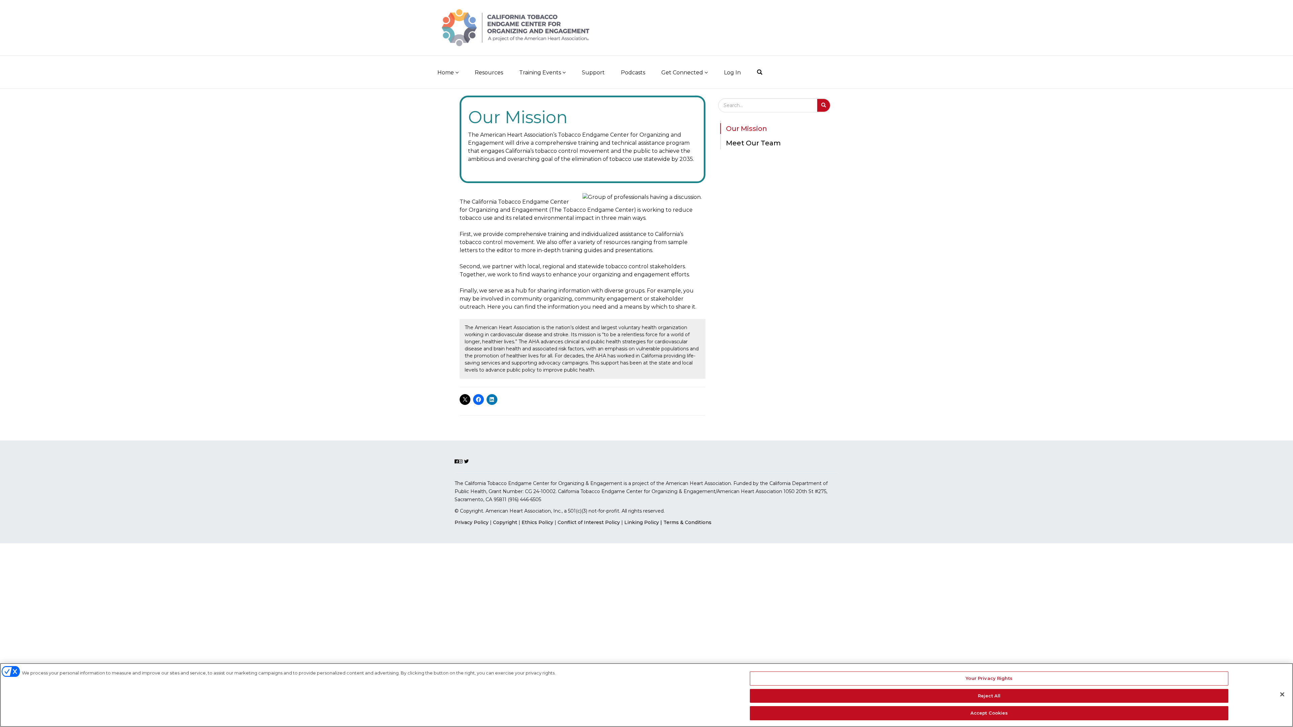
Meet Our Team (753, 143)
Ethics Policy (537, 522)
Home (446, 72)
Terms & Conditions (687, 522)
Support (593, 72)
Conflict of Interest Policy (589, 522)
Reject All (989, 695)
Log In (732, 72)
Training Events (540, 72)
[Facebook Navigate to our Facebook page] (829, 23)
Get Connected (682, 72)
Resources (489, 72)
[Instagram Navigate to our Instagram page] (840, 23)
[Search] (759, 72)
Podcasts (633, 72)
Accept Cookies (989, 713)
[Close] (1282, 694)
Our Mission (746, 129)
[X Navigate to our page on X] (853, 23)
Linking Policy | (643, 522)
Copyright (505, 522)
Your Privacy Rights (989, 678)
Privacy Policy (472, 522)
